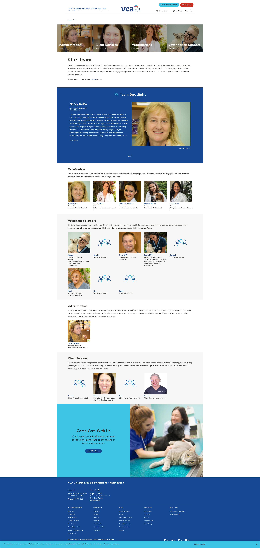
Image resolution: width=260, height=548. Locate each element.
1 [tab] (128, 156)
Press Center (71, 524)
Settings (121, 530)
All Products (147, 511)
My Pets (121, 514)
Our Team (96, 517)
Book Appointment (169, 5)
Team (90, 11)
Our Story (96, 511)
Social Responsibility (74, 527)
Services (81, 11)
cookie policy (79, 544)
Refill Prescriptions (124, 520)
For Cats (146, 517)
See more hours (95, 500)
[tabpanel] (130, 127)
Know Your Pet (97, 524)
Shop (110, 11)
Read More (74, 140)
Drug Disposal (175, 515)
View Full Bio (183, 149)
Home (70, 20)
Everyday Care (99, 11)
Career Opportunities (75, 531)
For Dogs (147, 514)
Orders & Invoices (124, 527)
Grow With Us (72, 533)
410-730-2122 (78, 499)
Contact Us (71, 514)
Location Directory (73, 520)
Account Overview (124, 511)
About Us (71, 11)
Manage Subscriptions (125, 517)
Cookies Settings (199, 544)
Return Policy (148, 524)
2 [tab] (131, 156)
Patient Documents (124, 524)
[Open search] (187, 11)
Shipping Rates (148, 520)
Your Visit (96, 520)
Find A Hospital (72, 517)
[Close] (257, 544)
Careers (94, 79)
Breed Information (98, 527)
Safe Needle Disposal (176, 512)
